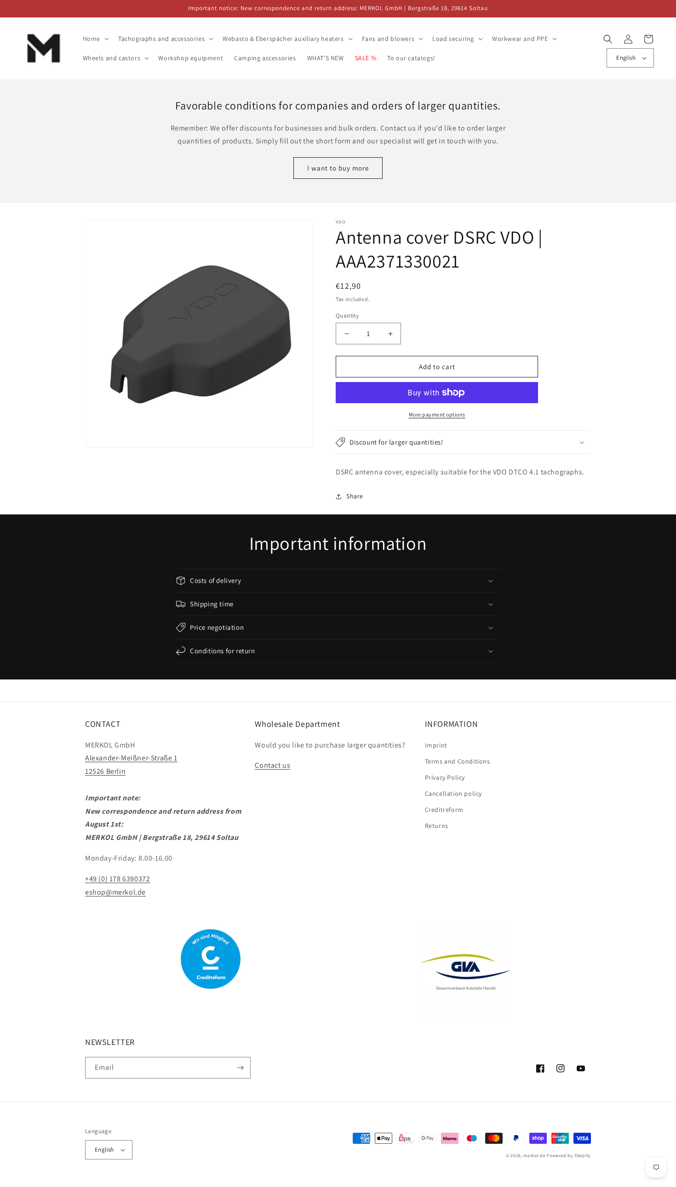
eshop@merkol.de (115, 892)
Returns (436, 826)
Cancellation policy (453, 793)
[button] (95, 38)
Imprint (436, 745)
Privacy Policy (445, 777)
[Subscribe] (240, 1068)
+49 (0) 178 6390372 (117, 879)
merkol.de (534, 1155)
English (626, 58)
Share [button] (354, 496)
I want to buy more (338, 168)
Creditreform (444, 809)
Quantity (347, 316)
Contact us (272, 765)
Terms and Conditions (457, 761)
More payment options (437, 414)
